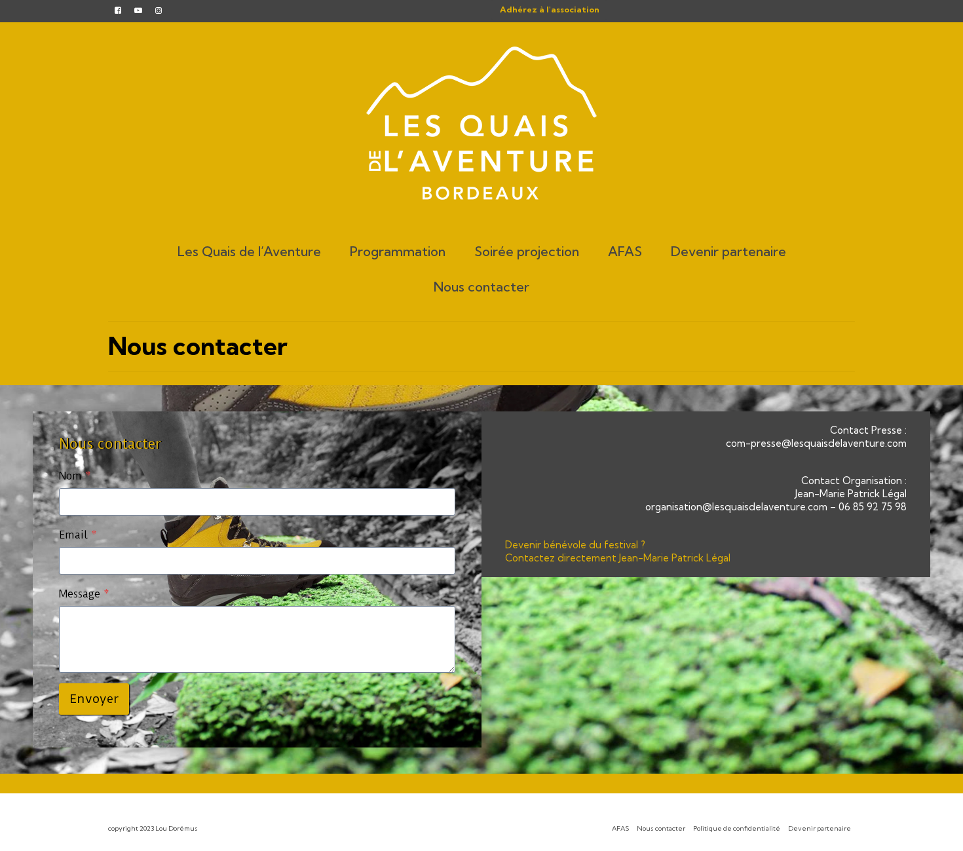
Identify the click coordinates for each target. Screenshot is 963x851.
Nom (75, 476)
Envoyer (94, 698)
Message (84, 594)
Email (78, 535)
